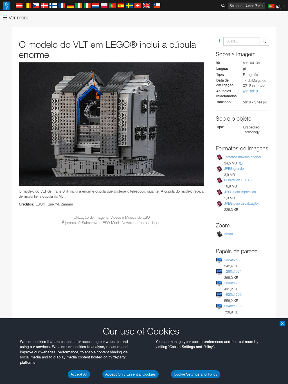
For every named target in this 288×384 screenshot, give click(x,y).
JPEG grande (234, 168)
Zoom (228, 234)
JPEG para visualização (241, 203)
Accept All (79, 374)
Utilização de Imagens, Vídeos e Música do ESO (112, 217)
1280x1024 (233, 271)
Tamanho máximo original (242, 157)
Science (236, 5)
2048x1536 (233, 306)
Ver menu (18, 18)
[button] (240, 163)
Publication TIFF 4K (238, 180)
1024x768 (232, 260)
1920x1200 (233, 294)
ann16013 (250, 91)
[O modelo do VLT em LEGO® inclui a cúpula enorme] (111, 124)
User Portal (255, 5)
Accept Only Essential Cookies (130, 374)
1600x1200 (233, 283)
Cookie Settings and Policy (195, 374)
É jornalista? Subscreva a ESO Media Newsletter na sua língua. (112, 222)
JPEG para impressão (240, 192)
